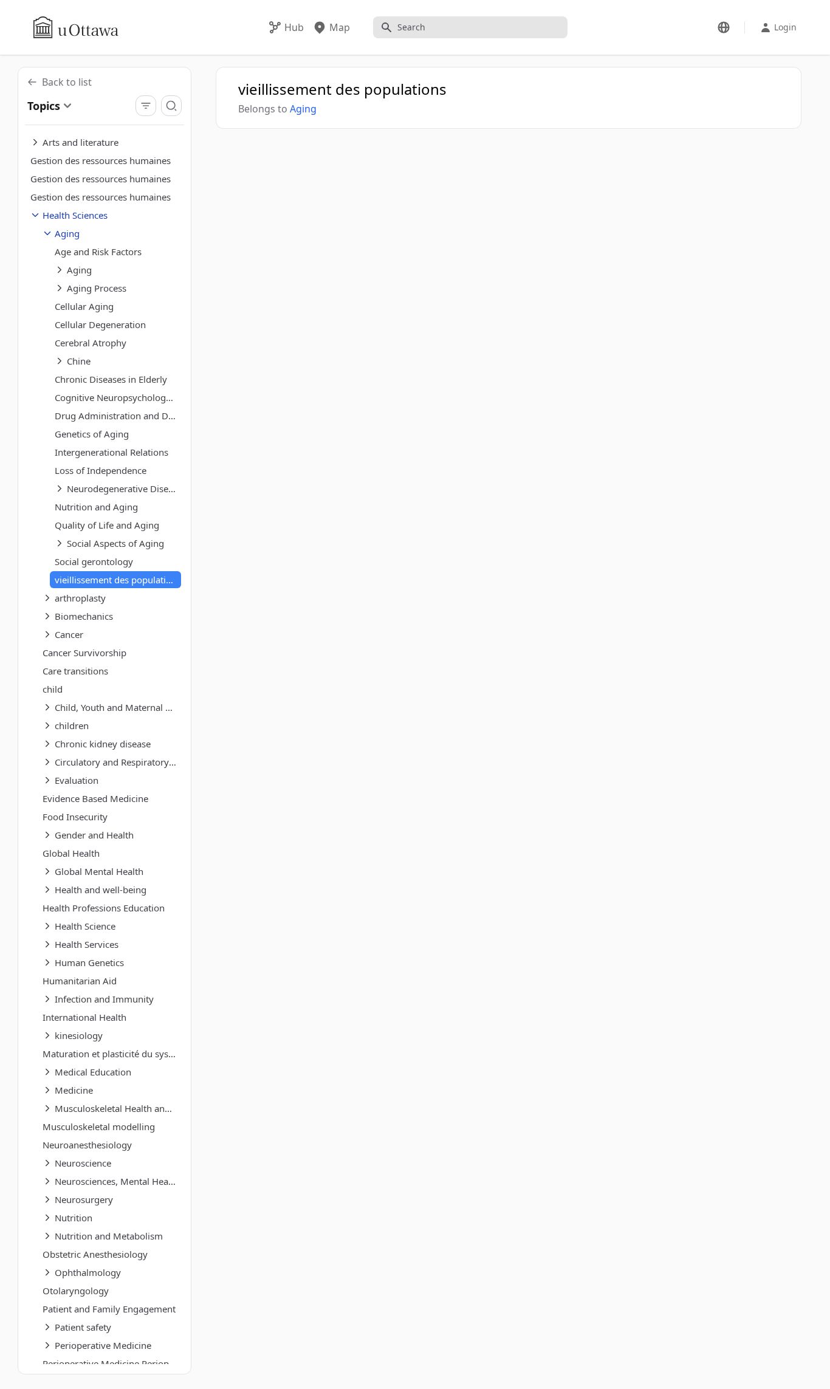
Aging (303, 108)
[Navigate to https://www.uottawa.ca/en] (75, 27)
